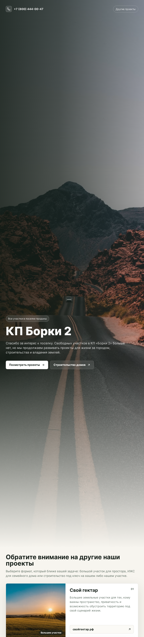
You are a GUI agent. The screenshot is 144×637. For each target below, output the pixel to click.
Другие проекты (126, 9)
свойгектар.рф (83, 629)
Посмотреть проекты (24, 365)
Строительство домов (70, 365)
